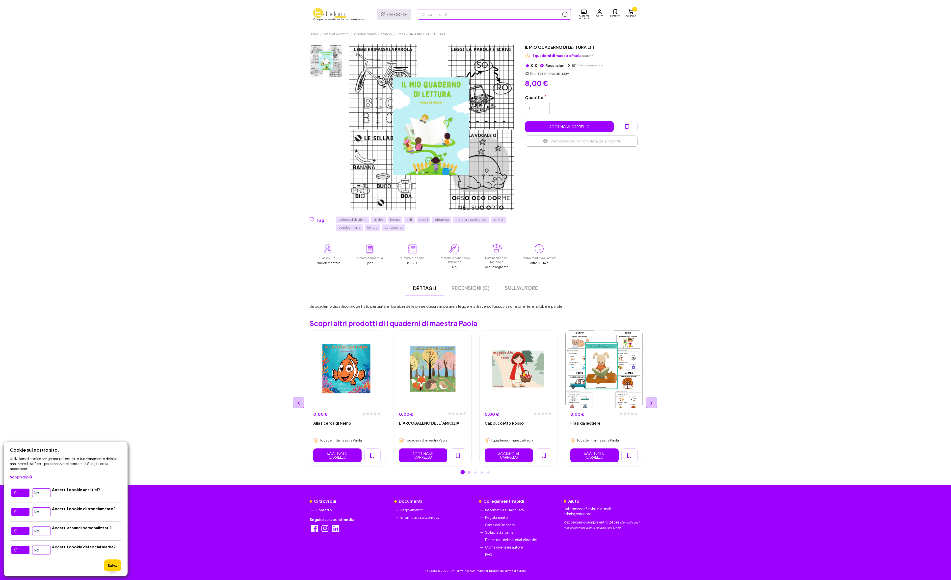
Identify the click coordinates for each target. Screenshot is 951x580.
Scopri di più (21, 477)
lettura (395, 219)
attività (498, 219)
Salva (112, 565)
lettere (372, 227)
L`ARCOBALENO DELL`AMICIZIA (429, 423)
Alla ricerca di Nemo (332, 423)
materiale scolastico (471, 219)
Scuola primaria (365, 34)
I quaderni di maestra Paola (563, 56)
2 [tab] (469, 472)
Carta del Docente (500, 525)
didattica (442, 219)
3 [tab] (475, 472)
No (36, 492)
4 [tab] (481, 472)
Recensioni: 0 (557, 65)
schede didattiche (353, 219)
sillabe (378, 219)
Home (314, 34)
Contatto (324, 510)
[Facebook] (315, 530)
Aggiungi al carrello (569, 126)
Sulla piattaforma (499, 532)
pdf (409, 219)
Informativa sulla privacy (420, 517)
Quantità (534, 97)
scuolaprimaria (349, 227)
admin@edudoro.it (579, 513)
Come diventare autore (504, 547)
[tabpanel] (347, 398)
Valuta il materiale (590, 65)
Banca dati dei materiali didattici (511, 539)
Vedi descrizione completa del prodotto (586, 140)
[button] (599, 13)
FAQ (488, 554)
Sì (15, 492)
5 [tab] (488, 472)
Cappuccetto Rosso (504, 423)
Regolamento (411, 510)
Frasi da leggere (585, 423)
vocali (423, 219)
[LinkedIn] (336, 530)
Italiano (386, 34)
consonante (393, 227)
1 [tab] (462, 472)
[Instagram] (325, 530)
